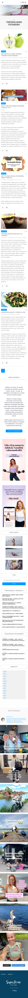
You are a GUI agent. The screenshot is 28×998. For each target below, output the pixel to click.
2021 (4, 679)
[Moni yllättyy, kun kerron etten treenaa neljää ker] (14, 769)
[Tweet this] (13, 83)
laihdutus (10, 57)
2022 (4, 676)
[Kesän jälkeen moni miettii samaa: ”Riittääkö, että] (14, 917)
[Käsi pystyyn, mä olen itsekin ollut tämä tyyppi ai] (14, 887)
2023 (4, 674)
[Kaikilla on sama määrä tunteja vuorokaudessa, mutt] (14, 858)
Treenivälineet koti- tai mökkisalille (11, 610)
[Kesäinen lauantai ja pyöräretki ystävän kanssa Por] (14, 798)
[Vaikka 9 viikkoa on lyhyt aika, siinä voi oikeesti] (14, 947)
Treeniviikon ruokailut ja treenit (11, 234)
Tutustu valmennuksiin (14, 430)
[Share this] (10, 83)
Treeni (21, 57)
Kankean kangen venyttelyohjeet (10, 649)
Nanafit (10, 974)
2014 (4, 696)
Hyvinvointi (4, 57)
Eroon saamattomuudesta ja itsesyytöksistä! (13, 627)
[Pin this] (19, 83)
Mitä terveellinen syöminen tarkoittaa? (12, 107)
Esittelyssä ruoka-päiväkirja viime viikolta (12, 177)
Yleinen (25, 57)
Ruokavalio (16, 57)
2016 (4, 691)
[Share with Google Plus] (16, 83)
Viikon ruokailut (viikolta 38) (13, 312)
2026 (4, 672)
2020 (4, 681)
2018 (4, 686)
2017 (4, 688)
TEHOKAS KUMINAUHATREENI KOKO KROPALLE (12, 624)
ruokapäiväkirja (12, 179)
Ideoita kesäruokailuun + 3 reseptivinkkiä (12, 613)
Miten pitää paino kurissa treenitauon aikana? (11, 55)
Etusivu (3, 974)
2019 (4, 684)
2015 (4, 693)
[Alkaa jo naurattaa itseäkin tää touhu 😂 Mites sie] (14, 828)
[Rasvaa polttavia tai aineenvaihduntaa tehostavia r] (14, 739)
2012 (4, 698)
